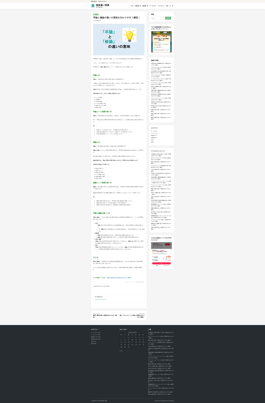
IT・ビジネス (153, 5)
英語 (152, 142)
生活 (167, 5)
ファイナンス (161, 5)
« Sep (121, 350)
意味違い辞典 (102, 5)
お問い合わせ (94, 1)
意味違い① (138, 5)
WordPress (163, 400)
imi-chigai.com (97, 20)
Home (132, 5)
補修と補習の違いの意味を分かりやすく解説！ (119, 277)
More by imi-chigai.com (100, 299)
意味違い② (145, 5)
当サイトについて (102, 1)
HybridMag (171, 400)
